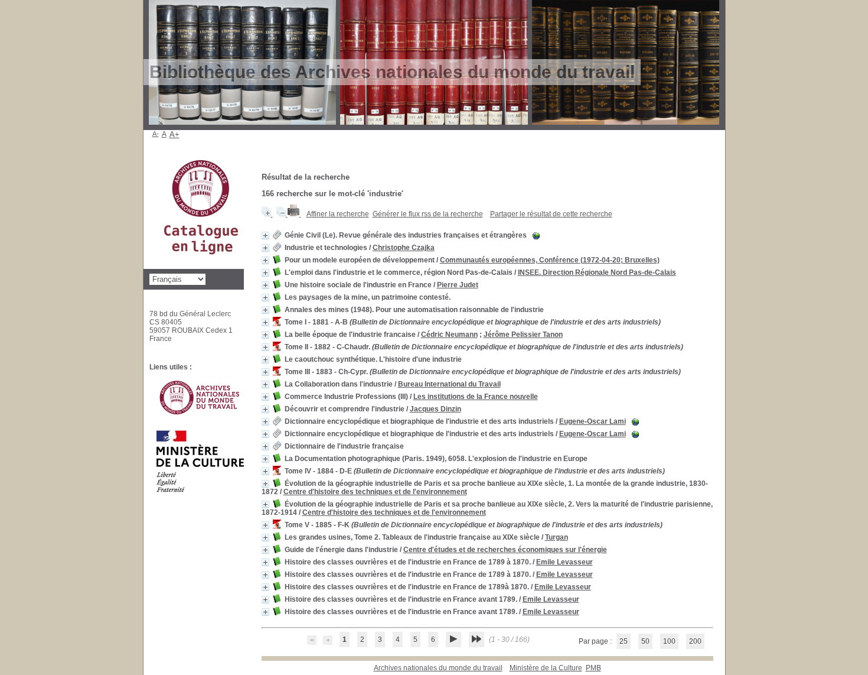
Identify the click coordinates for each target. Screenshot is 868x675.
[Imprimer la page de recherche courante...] (294, 214)
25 (623, 641)
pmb (593, 668)
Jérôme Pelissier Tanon (523, 334)
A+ (174, 134)
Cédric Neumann (449, 334)
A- (155, 133)
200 (695, 641)
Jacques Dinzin (435, 409)
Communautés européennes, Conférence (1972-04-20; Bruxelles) (550, 260)
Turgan (556, 537)
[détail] (265, 235)
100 (669, 641)
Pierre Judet (457, 285)
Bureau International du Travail (449, 384)
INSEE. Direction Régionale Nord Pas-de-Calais (597, 272)
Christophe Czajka (404, 248)
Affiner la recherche (337, 214)
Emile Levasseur (564, 562)
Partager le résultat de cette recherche (551, 214)
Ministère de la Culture (546, 668)
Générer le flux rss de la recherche (428, 214)
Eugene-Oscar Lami (592, 421)
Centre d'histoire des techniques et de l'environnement (375, 492)
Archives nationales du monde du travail (438, 668)
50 (645, 641)
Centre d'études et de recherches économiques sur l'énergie (505, 550)
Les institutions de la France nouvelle (475, 396)
